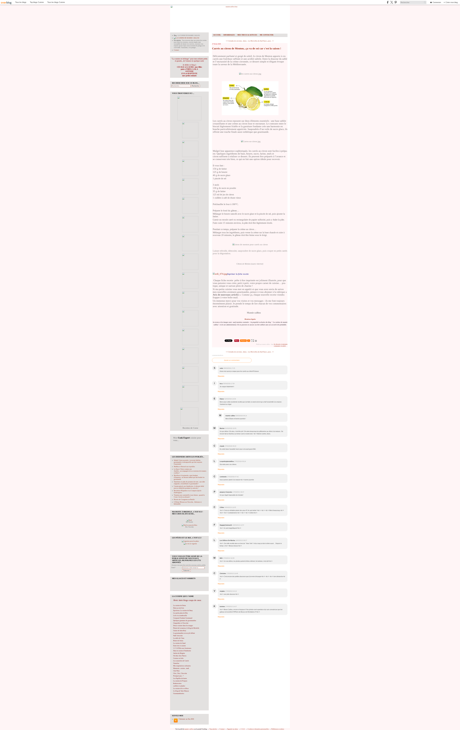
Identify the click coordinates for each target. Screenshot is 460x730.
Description (177, 40)
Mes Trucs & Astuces (247, 35)
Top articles (213, 729)
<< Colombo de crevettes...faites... (237, 41)
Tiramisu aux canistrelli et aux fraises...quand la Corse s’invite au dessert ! (189, 496)
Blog (175, 35)
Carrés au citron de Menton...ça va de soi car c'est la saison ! (246, 48)
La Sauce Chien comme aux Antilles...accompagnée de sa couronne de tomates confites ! (190, 471)
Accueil (217, 35)
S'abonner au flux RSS (186, 719)
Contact (176, 50)
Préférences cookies (277, 729)
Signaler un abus (232, 729)
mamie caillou (189, 729)
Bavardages (229, 35)
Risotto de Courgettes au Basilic (184, 499)
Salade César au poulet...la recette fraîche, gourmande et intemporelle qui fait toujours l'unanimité (188, 462)
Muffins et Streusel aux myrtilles (184, 466)
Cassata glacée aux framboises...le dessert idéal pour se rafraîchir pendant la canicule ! (189, 487)
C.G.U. (243, 729)
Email (173, 567)
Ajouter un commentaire (232, 360)
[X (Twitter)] (391, 2)
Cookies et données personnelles (258, 729)
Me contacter (266, 35)
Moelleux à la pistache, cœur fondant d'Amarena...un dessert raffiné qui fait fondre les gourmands (189, 477)
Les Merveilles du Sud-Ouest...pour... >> (261, 41)
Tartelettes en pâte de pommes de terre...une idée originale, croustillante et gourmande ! (189, 483)
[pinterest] (395, 2)
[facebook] (387, 2)
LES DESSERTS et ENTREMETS (281, 344)
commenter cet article (280, 346)
